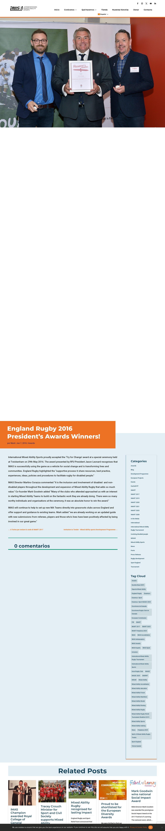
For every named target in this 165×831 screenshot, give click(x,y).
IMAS (133, 635)
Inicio (56, 10)
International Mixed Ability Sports (140, 665)
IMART (133, 490)
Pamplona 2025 (143, 730)
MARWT (145, 675)
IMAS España (136, 648)
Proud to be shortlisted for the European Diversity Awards (111, 810)
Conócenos (69, 10)
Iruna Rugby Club (137, 671)
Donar (136, 10)
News (133, 546)
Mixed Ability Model (138, 701)
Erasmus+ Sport (137, 598)
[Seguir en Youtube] (150, 3)
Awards (31, 443)
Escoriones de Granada (139, 606)
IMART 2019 (135, 498)
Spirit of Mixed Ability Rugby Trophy (141, 735)
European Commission (139, 618)
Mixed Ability (143, 680)
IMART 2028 (135, 514)
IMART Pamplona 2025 (139, 631)
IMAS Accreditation (144, 635)
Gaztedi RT (134, 486)
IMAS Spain (146, 648)
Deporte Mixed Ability (139, 589)
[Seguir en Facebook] (137, 3)
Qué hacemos (88, 10)
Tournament (135, 567)
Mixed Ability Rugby (138, 710)
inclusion (135, 652)
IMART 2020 (135, 502)
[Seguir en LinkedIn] (155, 3)
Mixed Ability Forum (138, 693)
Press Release (136, 554)
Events (133, 482)
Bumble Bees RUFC (138, 585)
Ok (151, 827)
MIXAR (133, 538)
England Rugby (137, 593)
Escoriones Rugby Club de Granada (140, 612)
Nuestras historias (120, 10)
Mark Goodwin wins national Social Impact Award (142, 796)
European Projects (137, 478)
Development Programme (139, 474)
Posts (133, 550)
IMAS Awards (136, 643)
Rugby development (137, 558)
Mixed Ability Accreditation (140, 684)
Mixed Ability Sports (138, 542)
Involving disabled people (139, 534)
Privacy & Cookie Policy (138, 827)
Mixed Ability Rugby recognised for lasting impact (81, 807)
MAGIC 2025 (136, 675)
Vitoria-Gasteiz (136, 746)
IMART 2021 (135, 506)
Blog (132, 470)
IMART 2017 (135, 494)
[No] (162, 827)
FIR (133, 622)
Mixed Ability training (139, 726)
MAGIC (147, 671)
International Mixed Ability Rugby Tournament (140, 657)
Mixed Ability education (139, 688)
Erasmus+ (147, 593)
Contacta (148, 10)
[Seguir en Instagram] (142, 3)
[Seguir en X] (146, 3)
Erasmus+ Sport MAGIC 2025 (141, 602)
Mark (13, 443)
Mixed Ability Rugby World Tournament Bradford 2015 (140, 715)
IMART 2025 (135, 510)
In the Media (135, 519)
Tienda (104, 10)
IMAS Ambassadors (138, 639)
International (135, 523)
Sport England (135, 563)
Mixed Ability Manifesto (139, 697)
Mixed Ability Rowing (139, 705)
